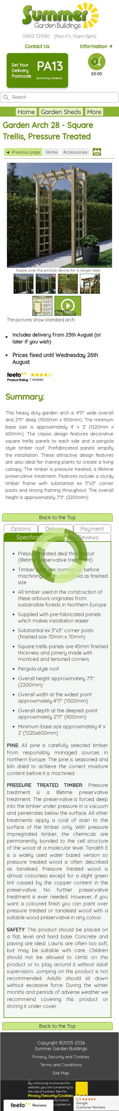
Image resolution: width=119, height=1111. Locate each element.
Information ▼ (96, 46)
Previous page (23, 152)
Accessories (75, 152)
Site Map (61, 1073)
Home (26, 112)
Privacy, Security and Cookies (60, 1056)
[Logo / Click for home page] (59, 16)
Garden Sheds (61, 112)
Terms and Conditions (61, 1064)
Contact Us (37, 46)
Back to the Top (57, 517)
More (94, 112)
